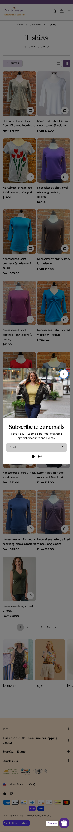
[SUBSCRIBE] (62, 447)
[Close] (64, 374)
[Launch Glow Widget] (64, 823)
